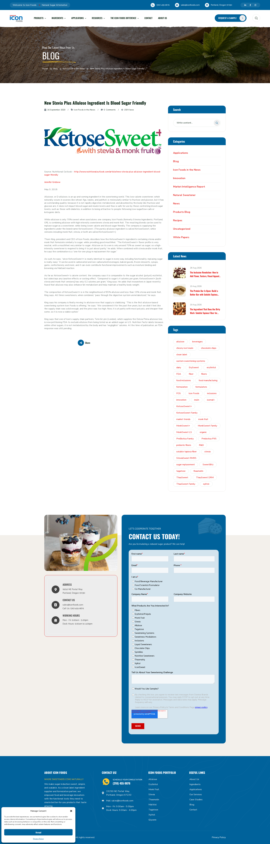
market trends (183, 419)
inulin (196, 399)
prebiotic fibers (183, 445)
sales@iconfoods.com (190, 5)
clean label (181, 354)
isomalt (210, 399)
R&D (201, 445)
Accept (38, 832)
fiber (191, 374)
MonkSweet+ (183, 425)
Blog (55, 68)
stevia (207, 451)
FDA (178, 374)
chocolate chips (208, 348)
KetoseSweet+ (184, 406)
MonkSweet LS (184, 432)
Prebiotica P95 (209, 438)
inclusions (212, 393)
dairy (178, 367)
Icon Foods (194, 393)
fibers (204, 374)
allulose (180, 341)
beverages (197, 341)
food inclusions (183, 380)
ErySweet (194, 367)
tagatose (180, 471)
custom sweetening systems (190, 361)
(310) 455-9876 (163, 5)
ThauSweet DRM (205, 477)
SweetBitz (208, 464)
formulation (182, 386)
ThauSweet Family (185, 484)
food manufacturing (208, 380)
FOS (178, 393)
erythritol (211, 367)
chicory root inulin (184, 348)
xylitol (206, 484)
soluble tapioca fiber (186, 451)
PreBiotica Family (185, 438)
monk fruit (203, 419)
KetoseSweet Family (186, 412)
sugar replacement (185, 464)
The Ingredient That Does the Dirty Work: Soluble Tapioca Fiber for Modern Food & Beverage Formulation (205, 311)
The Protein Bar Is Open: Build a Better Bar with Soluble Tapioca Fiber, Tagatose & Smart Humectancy (204, 292)
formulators (201, 386)
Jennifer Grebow (52, 182)
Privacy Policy (38, 839)
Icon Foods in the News (74, 68)
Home (45, 68)
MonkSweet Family (207, 425)
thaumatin (198, 471)
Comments (109, 109)
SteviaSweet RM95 (186, 458)
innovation (181, 399)
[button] (71, 811)
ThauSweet (182, 477)
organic (203, 432)
